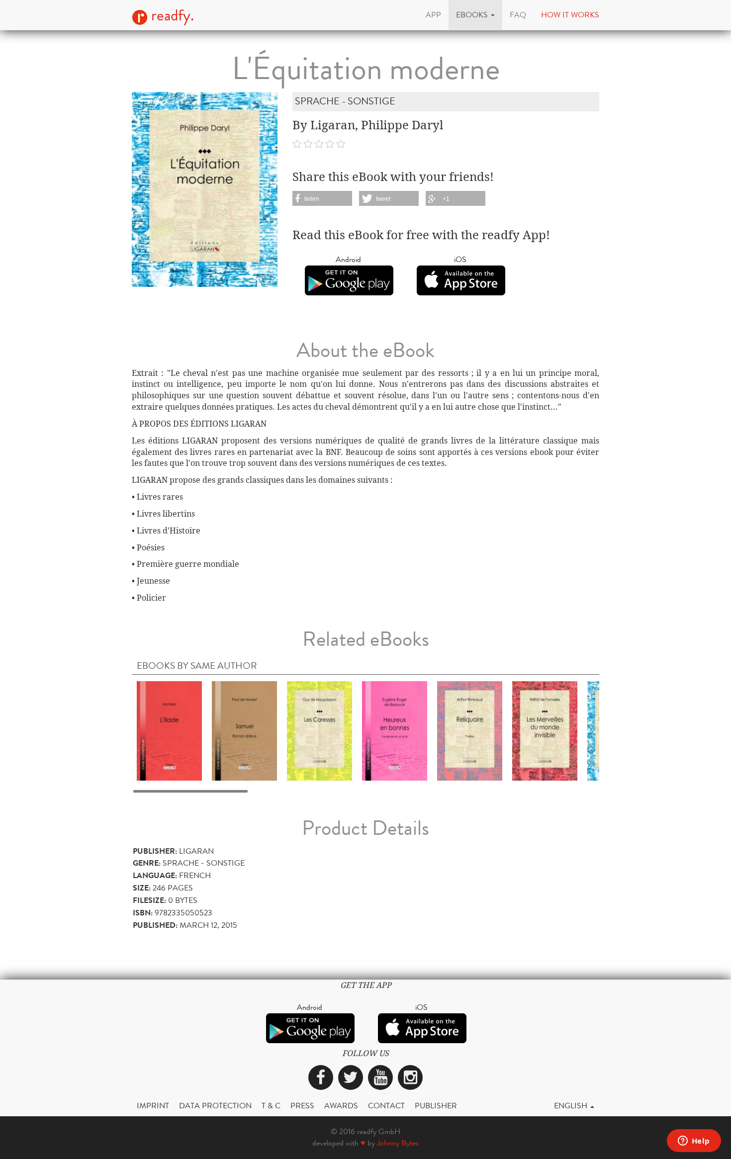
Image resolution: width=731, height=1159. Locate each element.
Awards (341, 1105)
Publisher (436, 1105)
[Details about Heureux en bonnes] (394, 730)
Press (302, 1105)
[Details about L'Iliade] (169, 730)
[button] (475, 15)
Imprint (153, 1105)
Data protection (215, 1105)
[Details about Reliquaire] (469, 730)
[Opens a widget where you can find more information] (693, 1141)
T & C (271, 1105)
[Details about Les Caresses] (319, 730)
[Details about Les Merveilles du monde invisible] (544, 730)
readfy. (171, 15)
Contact (386, 1105)
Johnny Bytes (398, 1143)
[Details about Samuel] (244, 730)
